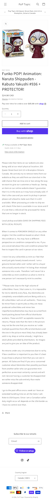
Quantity (5, 109)
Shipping (5, 99)
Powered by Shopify (31, 497)
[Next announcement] (45, 12)
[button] (5, 4)
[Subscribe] (38, 441)
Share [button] (7, 413)
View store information (14, 152)
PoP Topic (20, 497)
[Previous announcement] (5, 12)
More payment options (25, 138)
